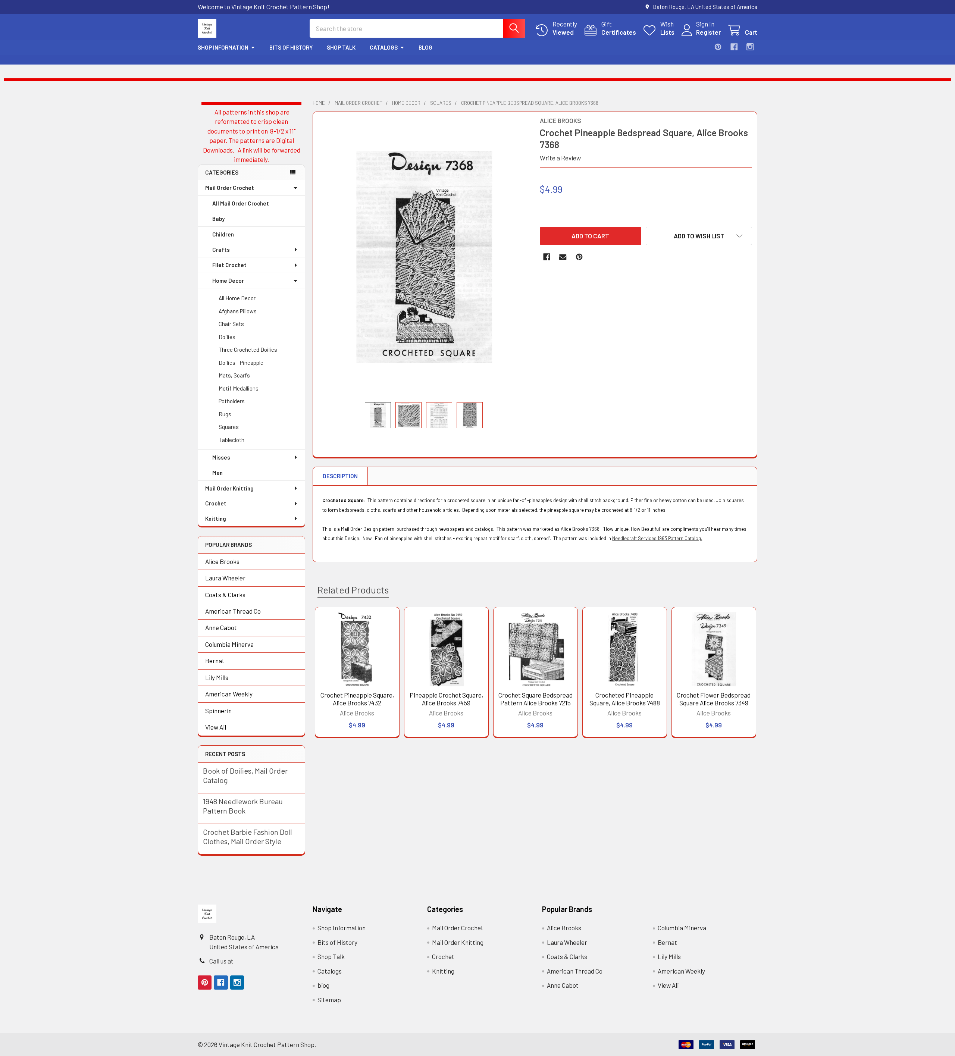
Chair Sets (231, 323)
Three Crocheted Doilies (248, 349)
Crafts (221, 249)
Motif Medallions (239, 388)
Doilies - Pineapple (241, 362)
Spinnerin (218, 710)
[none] (424, 257)
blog (425, 47)
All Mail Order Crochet (240, 203)
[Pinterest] (718, 47)
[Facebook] (734, 47)
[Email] (563, 257)
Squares (229, 426)
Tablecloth (231, 439)
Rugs (225, 414)
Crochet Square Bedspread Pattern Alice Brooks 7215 (535, 698)
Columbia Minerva (229, 644)
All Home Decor (237, 298)
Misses (221, 457)
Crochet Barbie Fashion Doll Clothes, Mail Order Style (247, 836)
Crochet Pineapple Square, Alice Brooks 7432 (357, 698)
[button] (699, 236)
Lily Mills (216, 677)
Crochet (215, 503)
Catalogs (384, 47)
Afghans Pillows (238, 311)
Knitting (215, 518)
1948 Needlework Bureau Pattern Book (243, 806)
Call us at (221, 961)
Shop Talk (341, 47)
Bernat (215, 660)
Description (340, 476)
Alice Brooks (222, 561)
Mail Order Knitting (229, 488)
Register (708, 32)
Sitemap (329, 999)
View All (215, 727)
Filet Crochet (229, 264)
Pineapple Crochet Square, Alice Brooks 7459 (446, 698)
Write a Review (560, 158)
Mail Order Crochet (229, 187)
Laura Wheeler (225, 578)
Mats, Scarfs (234, 375)
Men (217, 472)
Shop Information (223, 47)
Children (223, 234)
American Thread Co (233, 611)
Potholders (232, 401)
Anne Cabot (221, 627)
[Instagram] (750, 47)
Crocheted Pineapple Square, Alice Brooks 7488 (624, 698)
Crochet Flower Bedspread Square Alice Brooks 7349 (714, 698)
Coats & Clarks (225, 594)
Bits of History (291, 47)
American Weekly (229, 694)
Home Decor (228, 280)
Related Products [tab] (353, 589)
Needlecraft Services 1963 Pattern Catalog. (657, 538)
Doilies (227, 336)
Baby (218, 218)
